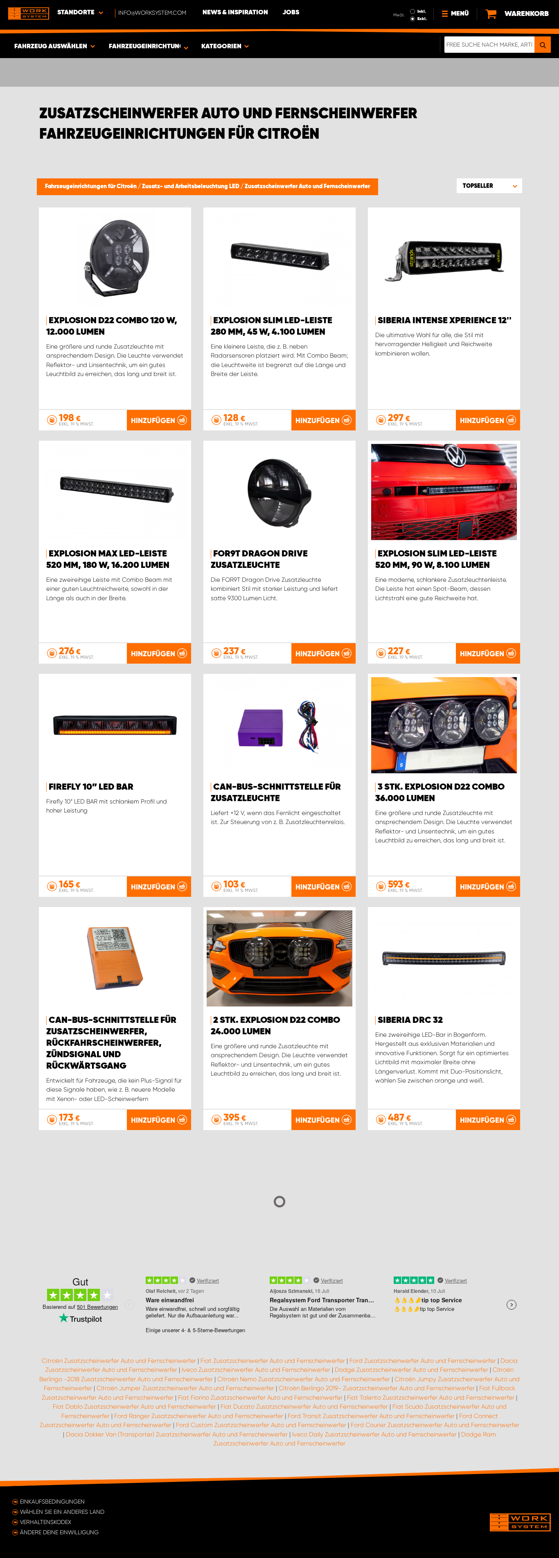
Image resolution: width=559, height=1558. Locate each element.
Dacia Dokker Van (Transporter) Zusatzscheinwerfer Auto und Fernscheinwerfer (177, 1434)
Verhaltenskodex (45, 1522)
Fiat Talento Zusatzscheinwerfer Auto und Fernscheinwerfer (430, 1397)
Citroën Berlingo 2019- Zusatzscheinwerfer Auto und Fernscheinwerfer (377, 1388)
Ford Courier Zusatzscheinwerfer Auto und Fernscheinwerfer (435, 1425)
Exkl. (422, 19)
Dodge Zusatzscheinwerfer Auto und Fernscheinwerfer (411, 1369)
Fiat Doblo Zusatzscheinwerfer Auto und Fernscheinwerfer (134, 1406)
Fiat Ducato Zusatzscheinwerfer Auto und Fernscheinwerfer (304, 1406)
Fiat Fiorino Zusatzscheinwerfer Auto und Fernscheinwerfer (260, 1397)
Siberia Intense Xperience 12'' (445, 320)
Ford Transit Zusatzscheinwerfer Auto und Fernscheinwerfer (371, 1416)
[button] (489, 185)
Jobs (290, 12)
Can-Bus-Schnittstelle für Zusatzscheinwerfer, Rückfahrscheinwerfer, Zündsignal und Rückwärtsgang (111, 1043)
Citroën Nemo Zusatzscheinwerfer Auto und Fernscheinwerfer (303, 1379)
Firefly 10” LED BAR (91, 787)
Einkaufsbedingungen (52, 1501)
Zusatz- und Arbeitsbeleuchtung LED (191, 186)
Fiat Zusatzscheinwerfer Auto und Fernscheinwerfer (273, 1360)
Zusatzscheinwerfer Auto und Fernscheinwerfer (307, 186)
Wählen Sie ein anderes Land (62, 1511)
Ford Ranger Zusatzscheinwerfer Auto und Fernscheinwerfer (198, 1416)
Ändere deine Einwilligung (59, 1532)
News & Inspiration (235, 12)
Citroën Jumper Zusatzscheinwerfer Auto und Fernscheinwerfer (185, 1388)
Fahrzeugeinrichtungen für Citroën (91, 186)
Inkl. (421, 11)
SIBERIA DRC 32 (410, 1020)
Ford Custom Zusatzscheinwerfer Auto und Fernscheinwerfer (261, 1425)
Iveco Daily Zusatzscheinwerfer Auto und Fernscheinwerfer (374, 1434)
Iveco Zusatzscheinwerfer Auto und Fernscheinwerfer (256, 1369)
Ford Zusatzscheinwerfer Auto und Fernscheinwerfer (422, 1360)
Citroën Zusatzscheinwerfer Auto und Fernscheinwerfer (119, 1360)
